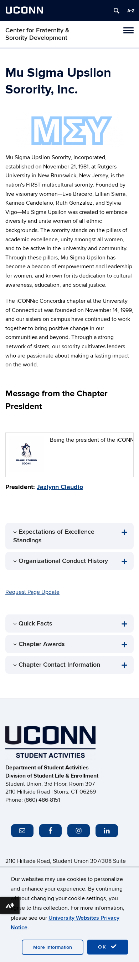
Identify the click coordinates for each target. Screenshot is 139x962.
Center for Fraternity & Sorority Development (37, 34)
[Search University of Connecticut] (116, 10)
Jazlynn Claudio (60, 487)
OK (103, 947)
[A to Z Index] (131, 10)
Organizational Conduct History (63, 561)
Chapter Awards (42, 644)
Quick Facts (35, 623)
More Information (52, 947)
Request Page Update (32, 592)
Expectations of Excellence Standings (53, 536)
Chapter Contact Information (59, 664)
